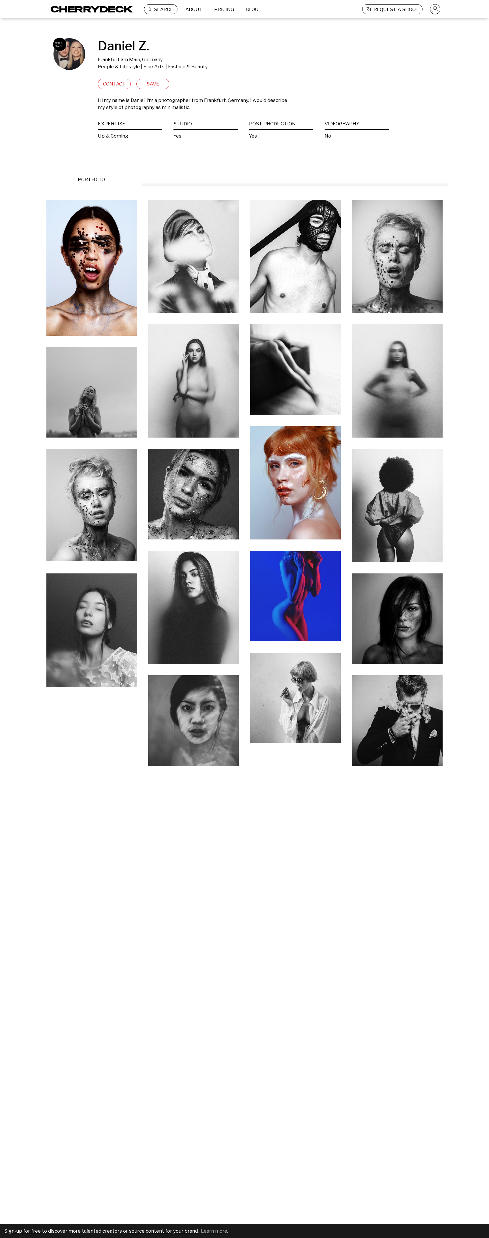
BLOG (252, 9)
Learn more (214, 1231)
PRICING (224, 9)
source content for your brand (163, 1231)
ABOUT (194, 9)
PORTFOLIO (91, 179)
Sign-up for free (22, 1231)
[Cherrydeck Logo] (89, 9)
